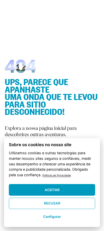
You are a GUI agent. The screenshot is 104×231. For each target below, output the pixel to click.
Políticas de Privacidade (56, 175)
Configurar (52, 217)
